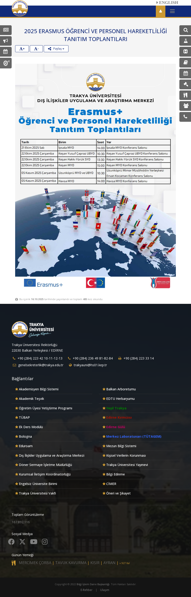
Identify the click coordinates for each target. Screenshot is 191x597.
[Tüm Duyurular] (6, 41)
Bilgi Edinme (115, 474)
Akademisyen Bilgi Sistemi (38, 389)
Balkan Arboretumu (121, 389)
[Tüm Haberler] (6, 30)
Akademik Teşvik (31, 398)
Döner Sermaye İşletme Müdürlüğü (45, 464)
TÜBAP (24, 417)
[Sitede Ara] (185, 30)
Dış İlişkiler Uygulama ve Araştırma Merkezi (51, 455)
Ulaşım (104, 590)
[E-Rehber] (185, 117)
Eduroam (26, 446)
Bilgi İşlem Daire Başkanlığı (93, 584)
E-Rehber (86, 590)
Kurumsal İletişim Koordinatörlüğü (45, 474)
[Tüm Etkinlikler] (6, 52)
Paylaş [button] (56, 49)
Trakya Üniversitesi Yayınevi (127, 464)
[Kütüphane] (185, 62)
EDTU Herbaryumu (120, 398)
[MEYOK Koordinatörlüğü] (6, 63)
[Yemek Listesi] (185, 95)
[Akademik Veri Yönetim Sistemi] (185, 41)
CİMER (111, 483)
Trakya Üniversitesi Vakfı (37, 493)
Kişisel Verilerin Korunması (126, 455)
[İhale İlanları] (185, 84)
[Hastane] (185, 52)
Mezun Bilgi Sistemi (121, 446)
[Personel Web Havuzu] (185, 106)
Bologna (25, 436)
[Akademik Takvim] (185, 73)
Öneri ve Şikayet (118, 493)
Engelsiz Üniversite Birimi (38, 483)
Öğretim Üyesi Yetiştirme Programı (45, 408)
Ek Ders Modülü (31, 427)
